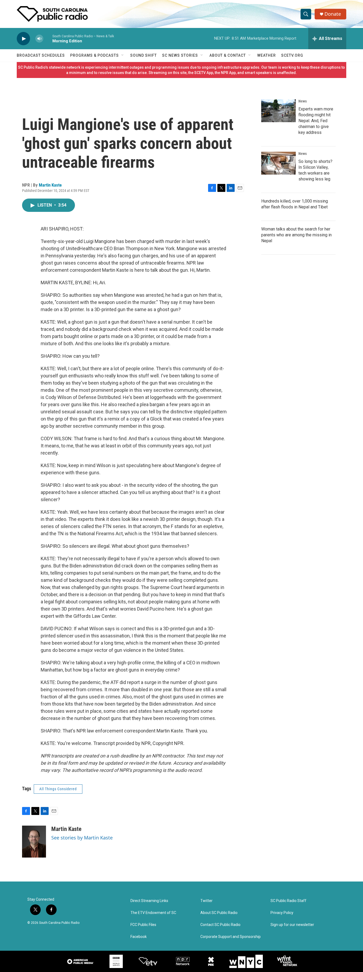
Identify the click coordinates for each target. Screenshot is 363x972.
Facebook (138, 937)
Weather (266, 55)
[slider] (48, 38)
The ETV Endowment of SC (153, 913)
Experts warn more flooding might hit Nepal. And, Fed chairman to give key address (315, 120)
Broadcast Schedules (41, 55)
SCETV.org (292, 55)
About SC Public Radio (219, 913)
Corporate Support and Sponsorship (230, 937)
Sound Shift (143, 55)
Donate (332, 14)
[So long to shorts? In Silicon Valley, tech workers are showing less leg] (278, 163)
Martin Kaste (50, 185)
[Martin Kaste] (34, 842)
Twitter (206, 901)
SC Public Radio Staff (288, 901)
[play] (23, 39)
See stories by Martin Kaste (82, 837)
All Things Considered (58, 789)
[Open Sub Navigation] (123, 55)
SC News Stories (180, 55)
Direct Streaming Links (149, 901)
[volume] (39, 39)
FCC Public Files (143, 925)
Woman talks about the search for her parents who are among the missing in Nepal (296, 234)
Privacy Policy (282, 913)
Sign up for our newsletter (292, 925)
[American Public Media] (80, 961)
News (302, 101)
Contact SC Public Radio (220, 925)
